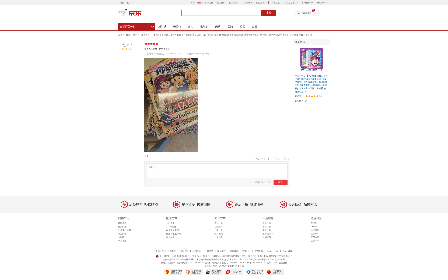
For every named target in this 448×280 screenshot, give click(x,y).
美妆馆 (177, 26)
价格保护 (266, 226)
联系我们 (172, 251)
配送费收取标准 (173, 233)
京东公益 (259, 251)
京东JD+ (315, 240)
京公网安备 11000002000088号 (174, 256)
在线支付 (218, 226)
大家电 (121, 237)
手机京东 (275, 2)
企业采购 (260, 2)
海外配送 (170, 237)
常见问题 (122, 233)
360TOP (223, 266)
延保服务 (315, 230)
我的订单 (221, 2)
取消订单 (266, 237)
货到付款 (218, 223)
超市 (190, 26)
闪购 (217, 26)
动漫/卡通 (145, 35)
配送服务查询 (172, 230)
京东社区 (246, 251)
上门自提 (170, 223)
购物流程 (122, 223)
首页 (120, 35)
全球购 (204, 26)
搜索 (268, 12)
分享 (267, 159)
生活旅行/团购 (124, 230)
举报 (257, 159)
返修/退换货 (268, 233)
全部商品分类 (137, 26)
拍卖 (242, 26)
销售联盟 (234, 251)
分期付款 (218, 230)
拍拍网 (231, 266)
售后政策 (266, 223)
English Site (272, 251)
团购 (230, 26)
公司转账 (218, 237)
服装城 (162, 26)
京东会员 (248, 2)
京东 (141, 14)
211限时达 (171, 226)
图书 (128, 35)
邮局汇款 (218, 233)
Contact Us (287, 251)
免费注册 (208, 2)
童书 (135, 35)
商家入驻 (184, 251)
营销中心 (196, 251)
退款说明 (266, 230)
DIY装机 (314, 226)
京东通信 (315, 237)
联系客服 (122, 240)
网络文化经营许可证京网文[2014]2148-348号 (182, 262)
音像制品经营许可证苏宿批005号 (178, 259)
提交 (280, 182)
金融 (254, 26)
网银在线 (239, 266)
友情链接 (221, 251)
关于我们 (159, 251)
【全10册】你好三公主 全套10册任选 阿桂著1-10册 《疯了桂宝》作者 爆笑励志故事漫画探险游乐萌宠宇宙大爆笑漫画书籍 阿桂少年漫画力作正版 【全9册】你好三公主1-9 (233, 35)
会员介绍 (122, 226)
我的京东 (233, 2)
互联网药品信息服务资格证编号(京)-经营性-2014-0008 (237, 256)
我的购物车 (307, 13)
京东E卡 (314, 233)
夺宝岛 (314, 223)
